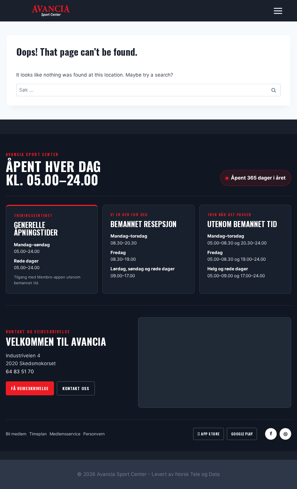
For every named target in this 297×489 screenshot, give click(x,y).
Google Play (242, 433)
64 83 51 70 (20, 371)
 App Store (208, 433)
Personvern (94, 433)
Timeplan (38, 433)
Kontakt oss (75, 388)
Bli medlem (16, 433)
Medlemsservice (65, 433)
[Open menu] (277, 10)
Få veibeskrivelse (30, 388)
